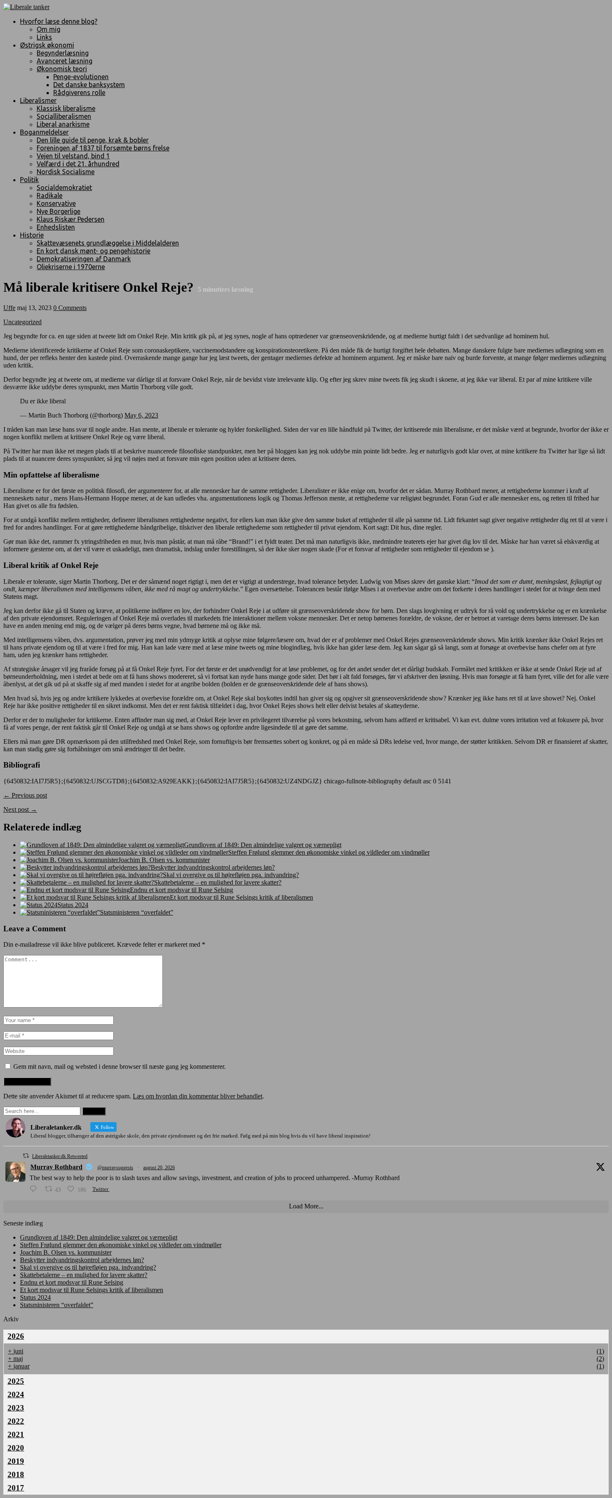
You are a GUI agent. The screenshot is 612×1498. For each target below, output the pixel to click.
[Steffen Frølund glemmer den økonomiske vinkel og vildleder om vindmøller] (124, 852)
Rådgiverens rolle (79, 92)
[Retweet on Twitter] (26, 1156)
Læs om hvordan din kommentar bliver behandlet (197, 1096)
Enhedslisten (56, 227)
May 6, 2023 (141, 415)
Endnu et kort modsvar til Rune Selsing (181, 889)
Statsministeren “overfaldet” (136, 912)
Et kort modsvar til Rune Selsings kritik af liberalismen (241, 897)
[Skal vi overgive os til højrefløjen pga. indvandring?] (91, 874)
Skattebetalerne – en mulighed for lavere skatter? (217, 882)
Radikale (49, 195)
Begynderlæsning (63, 53)
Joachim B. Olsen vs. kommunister (164, 859)
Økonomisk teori (62, 69)
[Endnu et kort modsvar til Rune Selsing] (75, 889)
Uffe (9, 307)
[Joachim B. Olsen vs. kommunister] (69, 859)
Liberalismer (38, 100)
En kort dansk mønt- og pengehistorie (93, 251)
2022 (15, 1421)
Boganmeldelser (44, 132)
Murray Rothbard (56, 1166)
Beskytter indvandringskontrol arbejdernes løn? (213, 867)
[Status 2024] (38, 904)
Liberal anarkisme (63, 124)
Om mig (48, 29)
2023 (15, 1407)
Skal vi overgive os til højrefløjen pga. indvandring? (231, 874)
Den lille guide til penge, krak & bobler (93, 140)
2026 (15, 1336)
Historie (32, 235)
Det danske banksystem (89, 84)
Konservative (56, 203)
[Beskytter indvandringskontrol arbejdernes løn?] (85, 867)
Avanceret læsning (64, 61)
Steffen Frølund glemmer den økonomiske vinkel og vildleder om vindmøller (329, 852)
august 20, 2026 (159, 1167)
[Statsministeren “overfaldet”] (60, 912)
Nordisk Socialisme (66, 171)
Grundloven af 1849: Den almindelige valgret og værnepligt (262, 844)
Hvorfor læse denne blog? (58, 21)
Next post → (20, 809)
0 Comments (70, 307)
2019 (15, 1461)
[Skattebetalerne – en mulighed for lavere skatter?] (87, 882)
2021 (15, 1434)
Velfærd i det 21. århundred (78, 164)
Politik (29, 179)
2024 (15, 1394)
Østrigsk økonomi (47, 45)
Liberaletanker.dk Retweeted (59, 1156)
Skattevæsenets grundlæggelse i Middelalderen (108, 243)
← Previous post (25, 795)
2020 (15, 1447)
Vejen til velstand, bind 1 (73, 156)
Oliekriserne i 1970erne (71, 266)
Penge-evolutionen (81, 76)
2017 (15, 1487)
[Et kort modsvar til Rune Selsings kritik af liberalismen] (95, 897)
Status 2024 (72, 904)
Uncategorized (22, 321)
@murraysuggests (115, 1167)
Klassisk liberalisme (66, 108)
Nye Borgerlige (58, 211)
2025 (15, 1381)
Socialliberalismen (64, 116)
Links (44, 37)
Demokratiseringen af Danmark (84, 259)
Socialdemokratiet (64, 187)
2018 (15, 1474)
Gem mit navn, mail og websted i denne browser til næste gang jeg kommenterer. (119, 1066)
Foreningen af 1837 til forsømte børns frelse (103, 148)
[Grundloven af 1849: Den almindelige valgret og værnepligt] (102, 844)
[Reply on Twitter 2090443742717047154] (35, 1189)
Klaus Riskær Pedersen (70, 219)
